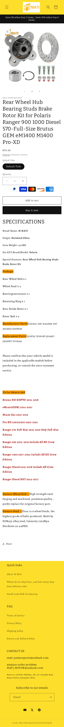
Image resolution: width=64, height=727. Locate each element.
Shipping (6, 155)
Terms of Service (16, 615)
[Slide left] (24, 91)
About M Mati (14, 574)
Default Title (13, 166)
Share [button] (9, 543)
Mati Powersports (26, 723)
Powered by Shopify (43, 723)
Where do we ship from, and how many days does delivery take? (31, 584)
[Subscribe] (50, 697)
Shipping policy (15, 631)
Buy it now (32, 210)
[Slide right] (39, 91)
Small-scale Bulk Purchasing (22, 594)
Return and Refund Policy (21, 638)
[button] (7, 7)
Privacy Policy (14, 623)
